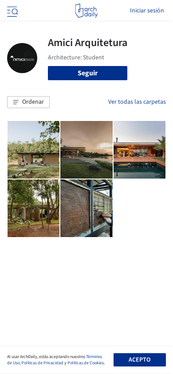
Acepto (139, 359)
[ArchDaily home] (86, 11)
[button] (28, 102)
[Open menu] (11, 10)
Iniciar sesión (147, 11)
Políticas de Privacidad (42, 363)
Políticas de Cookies (85, 363)
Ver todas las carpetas (137, 101)
